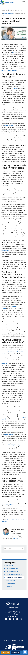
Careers (14, 640)
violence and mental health (9, 70)
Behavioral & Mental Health (13, 519)
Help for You (9, 565)
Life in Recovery (10, 580)
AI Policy (21, 640)
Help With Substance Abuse (14, 574)
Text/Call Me (15, 653)
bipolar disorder (8, 435)
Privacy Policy (10, 642)
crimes (14, 52)
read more (15, 538)
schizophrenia (5, 251)
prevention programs (7, 504)
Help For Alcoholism (12, 571)
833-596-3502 (5, 653)
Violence (15, 88)
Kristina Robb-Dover (8, 13)
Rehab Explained (10, 583)
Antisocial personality (14, 445)
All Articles (9, 586)
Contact (6, 640)
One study (4, 363)
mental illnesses (9, 126)
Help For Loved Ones (12, 568)
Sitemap (19, 642)
